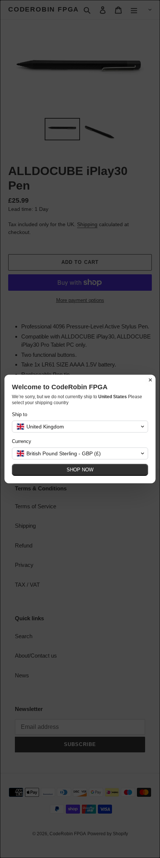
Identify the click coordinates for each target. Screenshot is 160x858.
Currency (21, 441)
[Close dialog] (150, 380)
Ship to (19, 414)
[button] (80, 427)
